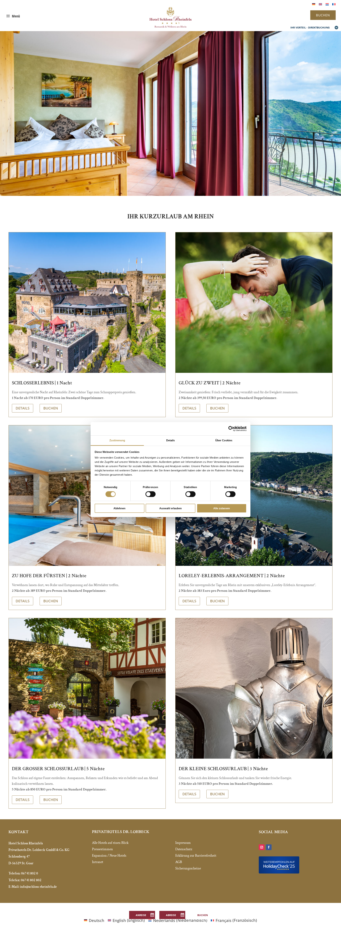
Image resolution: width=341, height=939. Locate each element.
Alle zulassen (221, 508)
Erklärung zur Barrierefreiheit (195, 855)
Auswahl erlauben (170, 508)
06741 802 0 (29, 873)
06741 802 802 (31, 880)
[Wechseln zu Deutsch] (313, 4)
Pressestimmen (102, 849)
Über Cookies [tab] (223, 440)
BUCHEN (323, 15)
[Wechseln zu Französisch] (334, 4)
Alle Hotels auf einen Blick (110, 842)
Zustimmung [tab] (117, 440)
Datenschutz (183, 849)
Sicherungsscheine (188, 868)
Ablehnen (119, 508)
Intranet (97, 862)
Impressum (183, 842)
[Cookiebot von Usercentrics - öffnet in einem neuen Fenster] (231, 428)
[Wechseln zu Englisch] (320, 4)
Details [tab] (170, 440)
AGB (178, 862)
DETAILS (22, 408)
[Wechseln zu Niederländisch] (327, 4)
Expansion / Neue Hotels (109, 855)
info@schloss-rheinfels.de (38, 886)
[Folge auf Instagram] (261, 847)
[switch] (150, 494)
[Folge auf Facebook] (269, 847)
